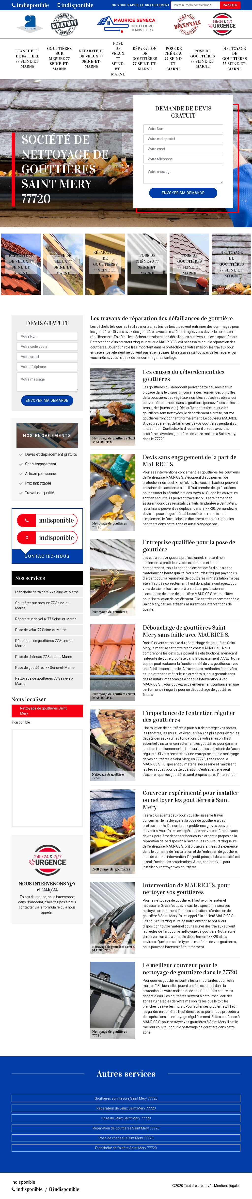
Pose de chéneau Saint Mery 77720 (126, 1138)
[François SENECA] (126, 24)
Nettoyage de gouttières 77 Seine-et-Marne (234, 58)
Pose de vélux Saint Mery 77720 (126, 1118)
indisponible (32, 5)
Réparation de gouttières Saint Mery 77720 (126, 1128)
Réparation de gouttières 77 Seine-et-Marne (144, 58)
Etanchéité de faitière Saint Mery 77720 (126, 1148)
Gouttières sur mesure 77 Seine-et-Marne (59, 58)
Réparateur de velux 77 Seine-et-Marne (91, 59)
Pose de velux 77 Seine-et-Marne (118, 58)
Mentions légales (227, 1186)
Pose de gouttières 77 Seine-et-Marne (202, 59)
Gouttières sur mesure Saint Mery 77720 (126, 1098)
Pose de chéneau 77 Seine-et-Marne (173, 58)
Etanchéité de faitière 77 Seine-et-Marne (27, 59)
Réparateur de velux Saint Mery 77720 (126, 1108)
